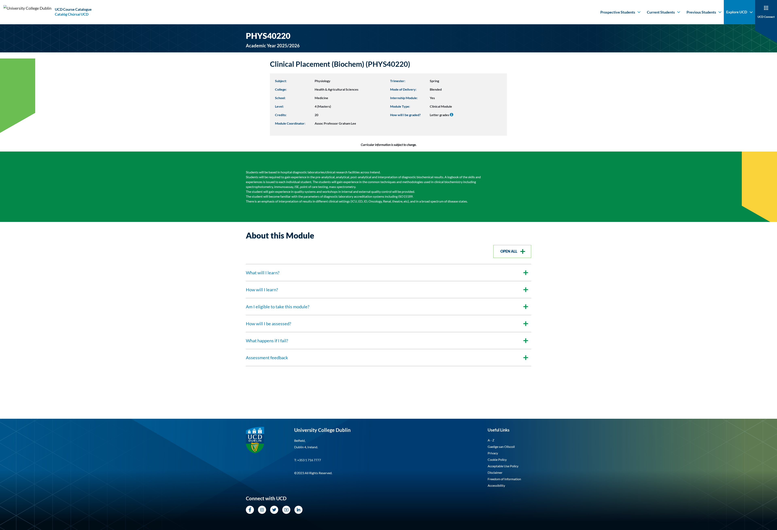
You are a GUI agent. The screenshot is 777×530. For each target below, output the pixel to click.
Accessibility (496, 485)
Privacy (493, 453)
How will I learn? (262, 289)
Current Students (661, 12)
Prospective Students (617, 12)
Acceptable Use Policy (503, 466)
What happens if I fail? (267, 340)
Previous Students (701, 12)
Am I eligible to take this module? (277, 306)
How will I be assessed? (268, 323)
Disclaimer (495, 472)
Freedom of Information (504, 479)
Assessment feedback (267, 357)
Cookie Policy (497, 459)
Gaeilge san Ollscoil (501, 446)
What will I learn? (262, 272)
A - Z (491, 440)
